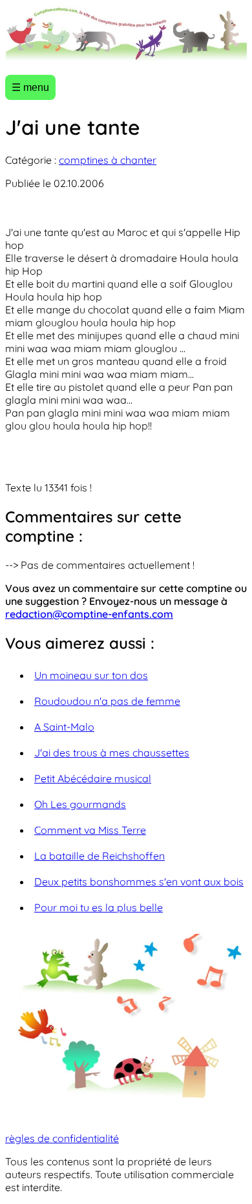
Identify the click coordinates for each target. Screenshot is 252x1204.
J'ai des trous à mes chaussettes (111, 752)
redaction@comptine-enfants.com (89, 613)
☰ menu (30, 87)
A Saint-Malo (64, 726)
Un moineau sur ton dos (91, 675)
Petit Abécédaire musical (92, 778)
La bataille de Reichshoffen (99, 855)
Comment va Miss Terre (90, 830)
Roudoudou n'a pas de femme (107, 701)
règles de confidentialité (62, 1138)
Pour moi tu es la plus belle (98, 907)
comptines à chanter (107, 159)
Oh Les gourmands (80, 804)
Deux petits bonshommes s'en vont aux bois (139, 881)
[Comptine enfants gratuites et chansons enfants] (126, 34)
